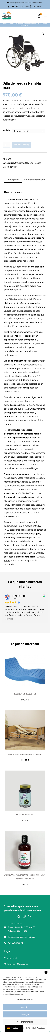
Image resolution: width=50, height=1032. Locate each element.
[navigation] (14, 1028)
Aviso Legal (41, 1028)
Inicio (5, 24)
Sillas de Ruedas (29, 24)
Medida (6, 130)
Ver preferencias (25, 1021)
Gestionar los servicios (25, 999)
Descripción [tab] (13, 179)
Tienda (11, 24)
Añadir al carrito (21, 144)
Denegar (25, 1014)
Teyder (13, 166)
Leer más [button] (9, 619)
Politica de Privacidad (28, 1028)
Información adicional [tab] (34, 179)
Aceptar (25, 1007)
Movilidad (18, 24)
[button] (46, 972)
